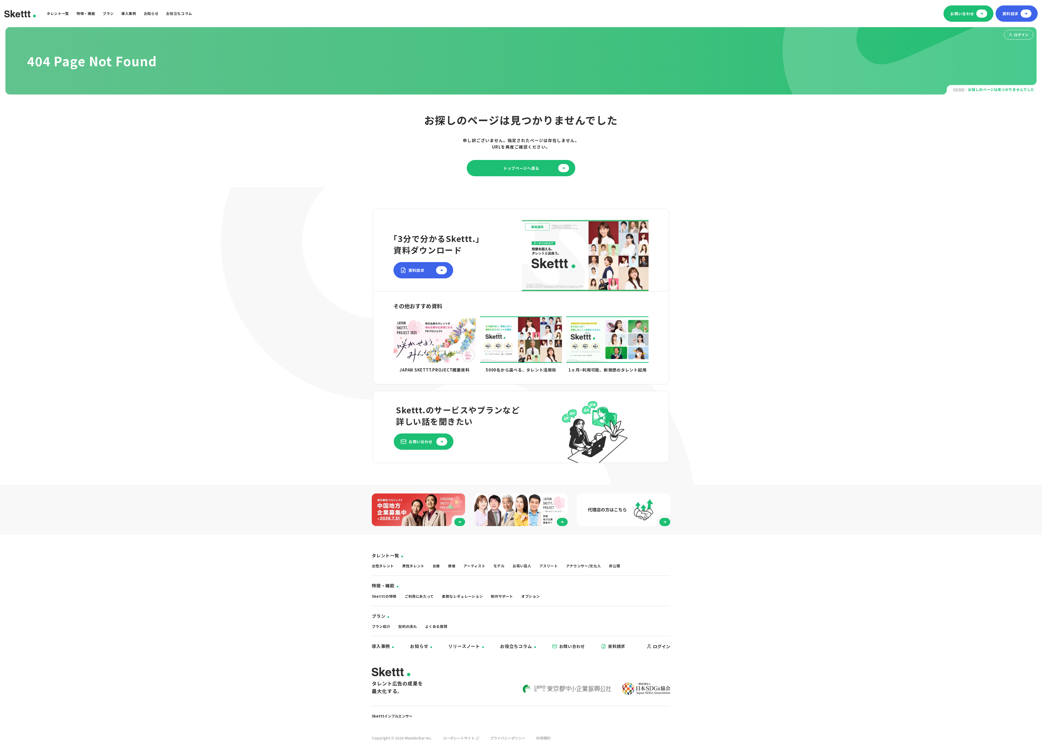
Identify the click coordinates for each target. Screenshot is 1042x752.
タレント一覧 (58, 13)
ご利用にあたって (419, 596)
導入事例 (128, 13)
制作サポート (502, 596)
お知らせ (151, 13)
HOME (959, 89)
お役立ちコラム (179, 13)
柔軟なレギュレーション (462, 596)
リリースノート (464, 646)
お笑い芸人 (522, 565)
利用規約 (543, 738)
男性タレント (413, 565)
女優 (436, 565)
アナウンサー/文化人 (583, 565)
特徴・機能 (86, 13)
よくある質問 (436, 626)
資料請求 (616, 646)
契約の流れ (407, 626)
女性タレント (383, 565)
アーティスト (474, 565)
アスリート (548, 565)
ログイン (1021, 34)
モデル (498, 565)
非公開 (614, 565)
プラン (108, 13)
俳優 (451, 565)
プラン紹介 (381, 626)
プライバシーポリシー (507, 738)
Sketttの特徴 (384, 596)
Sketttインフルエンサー (392, 716)
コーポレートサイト (459, 738)
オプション (530, 596)
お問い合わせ (572, 646)
